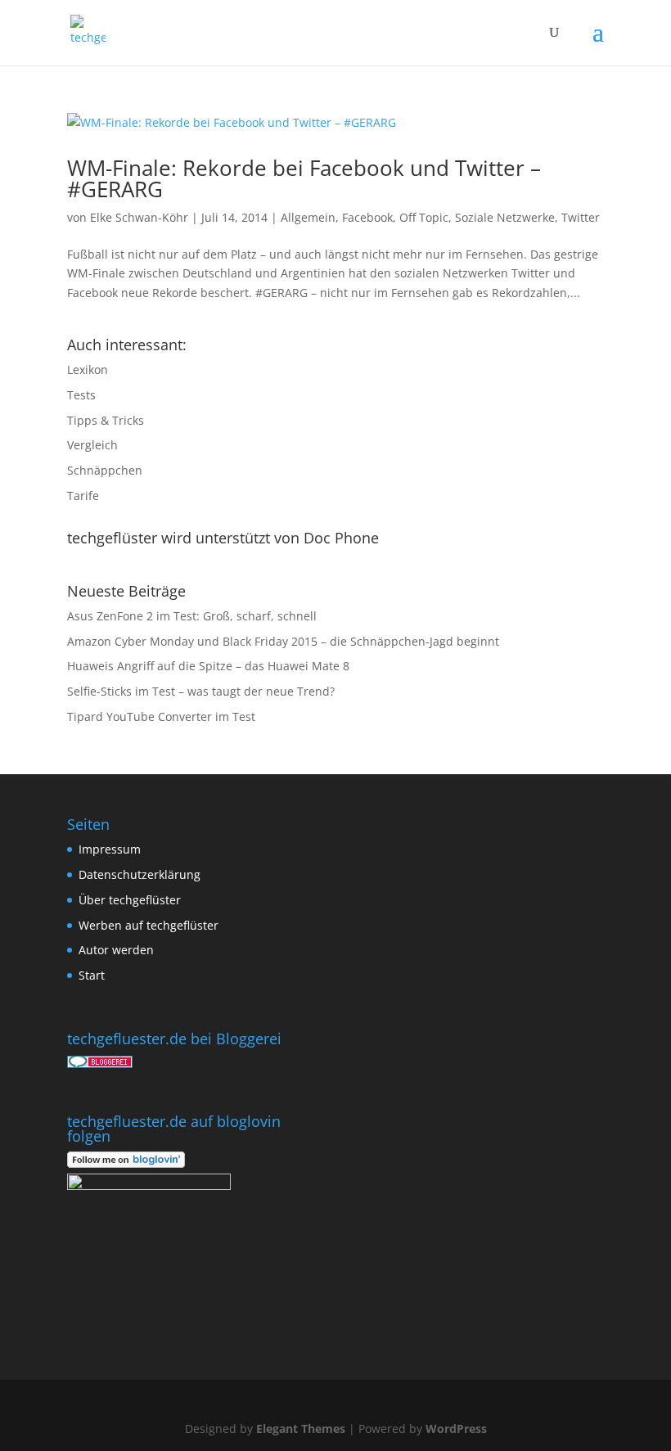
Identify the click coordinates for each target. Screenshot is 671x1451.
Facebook (367, 217)
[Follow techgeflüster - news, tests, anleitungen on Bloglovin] (126, 1163)
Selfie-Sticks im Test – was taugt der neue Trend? (201, 691)
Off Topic (423, 217)
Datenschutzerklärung (139, 874)
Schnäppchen (104, 470)
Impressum (110, 849)
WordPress (456, 1428)
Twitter (580, 217)
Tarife (83, 495)
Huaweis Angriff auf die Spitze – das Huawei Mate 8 (208, 666)
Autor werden (116, 950)
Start (92, 975)
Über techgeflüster (130, 900)
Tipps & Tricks (105, 420)
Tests (81, 395)
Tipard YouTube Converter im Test (161, 716)
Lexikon (87, 369)
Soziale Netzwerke (505, 217)
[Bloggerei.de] (100, 1063)
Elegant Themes (300, 1428)
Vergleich (92, 445)
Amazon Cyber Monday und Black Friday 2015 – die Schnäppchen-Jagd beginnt (283, 641)
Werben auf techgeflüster (148, 925)
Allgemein (308, 217)
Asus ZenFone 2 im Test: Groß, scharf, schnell (192, 616)
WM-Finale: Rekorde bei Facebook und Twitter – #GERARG (304, 178)
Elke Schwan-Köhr (139, 217)
